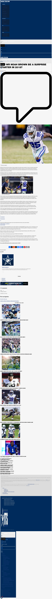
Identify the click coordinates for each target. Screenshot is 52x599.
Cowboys (1, 61)
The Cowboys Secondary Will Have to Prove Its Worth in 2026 (13, 456)
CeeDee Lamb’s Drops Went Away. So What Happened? (11, 371)
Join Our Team (4, 492)
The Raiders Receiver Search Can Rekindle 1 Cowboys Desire (13, 388)
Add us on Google (4, 165)
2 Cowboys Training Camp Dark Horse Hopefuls (10, 439)
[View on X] (0, 220)
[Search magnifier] (1, 42)
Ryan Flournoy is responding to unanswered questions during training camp (16, 422)
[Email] (27, 247)
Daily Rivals (27, 485)
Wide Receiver (4, 280)
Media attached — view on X (4, 223)
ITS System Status (5, 493)
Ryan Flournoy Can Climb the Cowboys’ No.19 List (10, 405)
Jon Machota (2, 216)
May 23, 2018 (2, 224)
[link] (9, 247)
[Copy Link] (29, 247)
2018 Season (3, 278)
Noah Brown (3, 279)
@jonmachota (2, 218)
